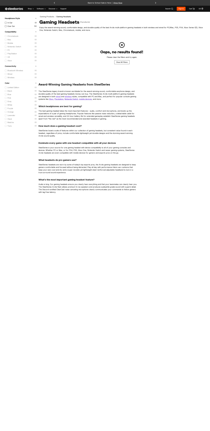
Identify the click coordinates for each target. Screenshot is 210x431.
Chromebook (12, 36)
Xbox (9, 60)
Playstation (58, 99)
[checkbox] (6, 23)
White (9, 105)
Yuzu (9, 126)
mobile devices (85, 99)
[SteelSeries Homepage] (15, 8)
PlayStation (12, 54)
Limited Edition (13, 87)
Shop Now (117, 3)
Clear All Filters (122, 62)
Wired (9, 74)
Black (9, 91)
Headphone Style (12, 18)
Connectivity (10, 66)
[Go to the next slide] (155, 3)
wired (58, 96)
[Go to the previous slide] (54, 3)
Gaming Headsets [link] (63, 17)
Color (7, 83)
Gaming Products (47, 17)
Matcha (10, 122)
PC (8, 50)
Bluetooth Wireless (15, 70)
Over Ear (11, 26)
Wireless (10, 77)
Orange (10, 112)
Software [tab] (40, 9)
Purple (10, 108)
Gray (9, 101)
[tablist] (42, 9)
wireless (68, 96)
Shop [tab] (30, 9)
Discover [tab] (52, 9)
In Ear (9, 23)
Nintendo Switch (14, 47)
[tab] (169, 9)
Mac (9, 40)
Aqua (9, 119)
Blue (9, 94)
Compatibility (10, 32)
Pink (9, 98)
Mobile (10, 43)
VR (8, 57)
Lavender (11, 115)
